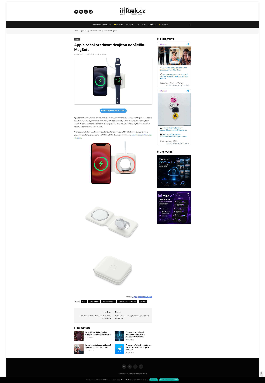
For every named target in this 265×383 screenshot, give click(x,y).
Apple (77, 39)
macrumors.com (145, 296)
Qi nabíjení (143, 301)
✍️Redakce (163, 25)
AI (138, 25)
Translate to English (101, 25)
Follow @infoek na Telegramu (114, 111)
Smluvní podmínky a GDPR (169, 380)
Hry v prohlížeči (149, 25)
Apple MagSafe (94, 301)
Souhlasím (153, 380)
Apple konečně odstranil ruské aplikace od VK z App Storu (98, 346)
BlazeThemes (142, 373)
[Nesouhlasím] (262, 380)
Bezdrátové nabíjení (108, 301)
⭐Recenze (118, 25)
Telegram (130, 25)
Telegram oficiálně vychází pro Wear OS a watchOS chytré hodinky (138, 347)
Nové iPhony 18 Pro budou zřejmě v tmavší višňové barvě (98, 333)
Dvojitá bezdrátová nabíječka (127, 301)
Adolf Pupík (80, 54)
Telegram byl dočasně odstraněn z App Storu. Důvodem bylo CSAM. (135, 334)
